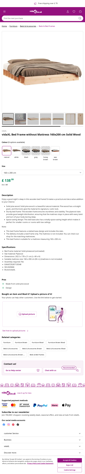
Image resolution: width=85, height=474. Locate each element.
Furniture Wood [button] (37, 342)
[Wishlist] (74, 11)
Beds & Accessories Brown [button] (32, 349)
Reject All (69, 465)
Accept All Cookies (69, 460)
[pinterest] (13, 425)
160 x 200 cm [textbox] (10, 172)
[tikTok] (18, 425)
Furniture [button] (6, 342)
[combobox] (42, 18)
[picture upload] (56, 314)
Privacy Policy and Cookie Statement (40, 463)
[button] (6, 153)
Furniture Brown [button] (21, 342)
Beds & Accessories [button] (10, 349)
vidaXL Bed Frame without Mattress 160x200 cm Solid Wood (41, 134)
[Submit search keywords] (80, 18)
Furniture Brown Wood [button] (56, 342)
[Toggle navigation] (4, 11)
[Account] (68, 11)
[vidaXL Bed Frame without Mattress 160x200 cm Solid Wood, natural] (42, 72)
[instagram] (8, 425)
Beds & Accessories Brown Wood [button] (15, 355)
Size (3, 166)
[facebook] (4, 425)
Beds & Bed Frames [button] (37, 355)
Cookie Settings (69, 470)
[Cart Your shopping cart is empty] (80, 11)
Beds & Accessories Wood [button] (55, 349)
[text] (8, 181)
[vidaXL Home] (36, 11)
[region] (42, 465)
